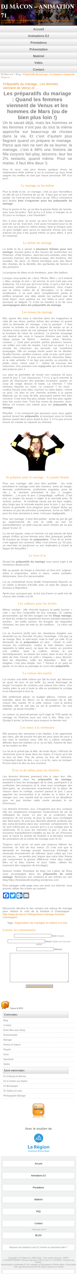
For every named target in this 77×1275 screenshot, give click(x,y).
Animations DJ (38, 36)
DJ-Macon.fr (7, 74)
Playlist (7, 1049)
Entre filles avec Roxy (14, 1030)
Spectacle (8, 1059)
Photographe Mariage (14, 1095)
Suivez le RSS (16, 1008)
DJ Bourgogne (10, 1086)
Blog (18, 74)
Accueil (38, 29)
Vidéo (38, 62)
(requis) (58, 936)
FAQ (38, 1211)
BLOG (38, 1235)
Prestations (38, 42)
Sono (6, 1054)
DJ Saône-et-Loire (12, 1091)
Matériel (38, 56)
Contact (38, 69)
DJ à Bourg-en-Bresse (14, 1076)
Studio (6, 1064)
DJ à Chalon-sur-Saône (15, 1081)
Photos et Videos (12, 1044)
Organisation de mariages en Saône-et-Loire (40, 922)
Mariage (7, 1040)
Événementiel (10, 1035)
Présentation (39, 49)
